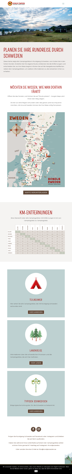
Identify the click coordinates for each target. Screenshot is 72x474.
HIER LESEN (36, 363)
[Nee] (70, 469)
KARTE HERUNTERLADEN (36, 192)
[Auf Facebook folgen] (33, 429)
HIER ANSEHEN (36, 312)
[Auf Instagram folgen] (38, 429)
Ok (36, 471)
